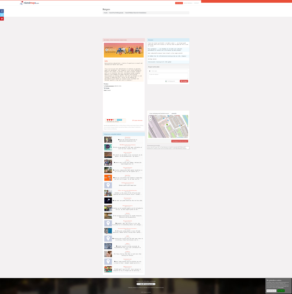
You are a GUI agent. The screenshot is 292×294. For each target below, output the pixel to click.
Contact (196, 3)
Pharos (127, 160)
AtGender (128, 213)
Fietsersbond (127, 137)
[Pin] (2, 19)
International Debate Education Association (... (127, 228)
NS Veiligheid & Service (128, 205)
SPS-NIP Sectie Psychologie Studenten (128, 144)
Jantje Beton (127, 175)
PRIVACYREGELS (188, 3)
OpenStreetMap (180, 137)
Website (107, 88)
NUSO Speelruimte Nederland (128, 183)
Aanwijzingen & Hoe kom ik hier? (179, 141)
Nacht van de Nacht (128, 152)
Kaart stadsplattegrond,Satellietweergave (159, 113)
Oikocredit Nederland (127, 167)
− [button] (150, 119)
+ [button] (150, 117)
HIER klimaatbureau (127, 266)
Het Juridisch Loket (128, 259)
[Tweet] (2, 15)
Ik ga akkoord (281, 290)
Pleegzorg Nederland (127, 221)
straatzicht (174, 113)
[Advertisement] (146, 27)
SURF (127, 236)
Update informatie (138, 120)
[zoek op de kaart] (29, 3)
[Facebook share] (2, 11)
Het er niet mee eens (271, 290)
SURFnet (127, 243)
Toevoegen (179, 3)
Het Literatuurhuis (127, 198)
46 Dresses (127, 251)
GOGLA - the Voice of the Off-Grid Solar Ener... (127, 190)
